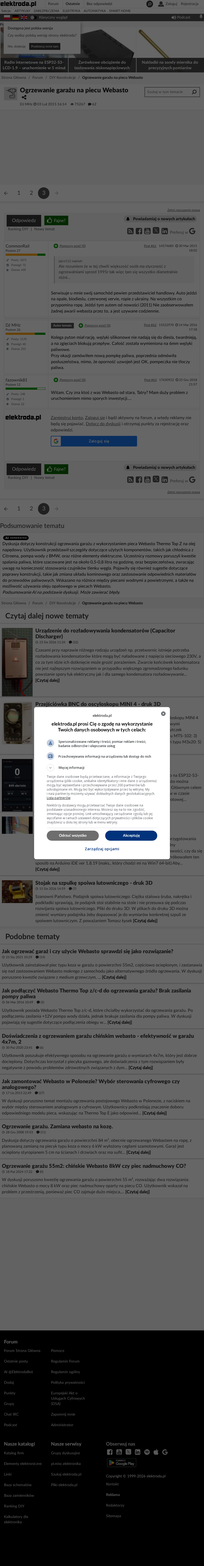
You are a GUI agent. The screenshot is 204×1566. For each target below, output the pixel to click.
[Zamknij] (163, 713)
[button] (102, 767)
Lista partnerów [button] (58, 798)
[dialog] (102, 783)
